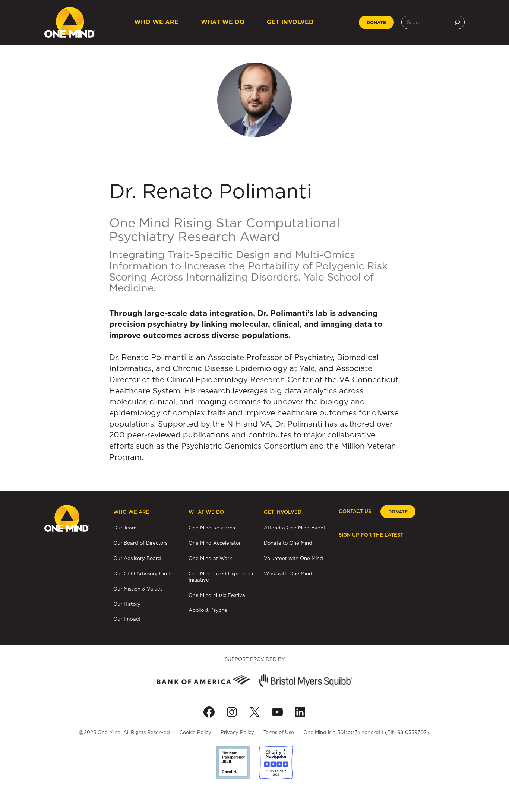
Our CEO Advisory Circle (143, 573)
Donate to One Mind (288, 543)
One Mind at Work (210, 558)
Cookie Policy (195, 732)
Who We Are (156, 22)
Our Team (124, 528)
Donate (376, 23)
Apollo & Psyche (208, 610)
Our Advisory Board (137, 558)
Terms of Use (278, 732)
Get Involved (290, 22)
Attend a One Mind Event (294, 528)
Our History (126, 604)
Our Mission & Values (137, 589)
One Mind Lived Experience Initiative (222, 576)
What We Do (223, 22)
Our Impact (126, 619)
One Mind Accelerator (215, 543)
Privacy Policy (237, 732)
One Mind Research (212, 528)
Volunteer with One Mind (293, 558)
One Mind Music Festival (217, 595)
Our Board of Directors (140, 543)
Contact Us (355, 511)
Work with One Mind (288, 573)
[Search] (457, 22)
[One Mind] (69, 22)
